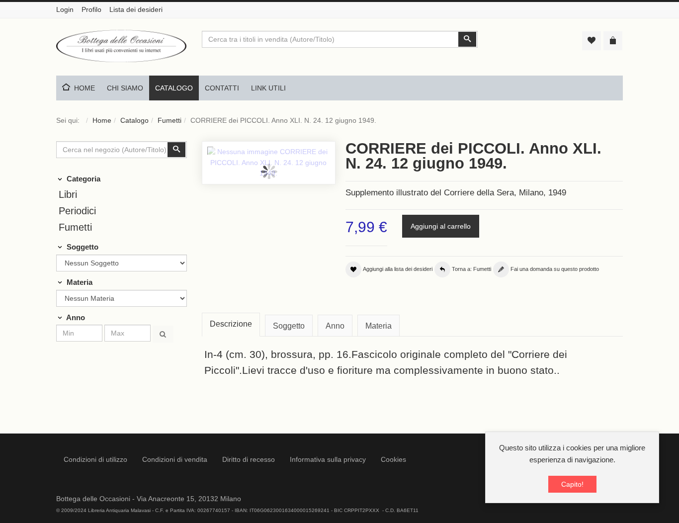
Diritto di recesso (248, 459)
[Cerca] (163, 334)
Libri (68, 194)
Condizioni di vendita (174, 459)
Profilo (91, 9)
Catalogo (134, 120)
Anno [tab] (335, 326)
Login (65, 9)
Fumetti (169, 120)
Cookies (393, 459)
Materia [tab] (378, 326)
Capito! (572, 484)
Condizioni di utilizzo (95, 459)
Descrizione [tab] (231, 324)
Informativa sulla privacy (328, 459)
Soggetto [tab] (289, 326)
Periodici (77, 210)
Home (101, 120)
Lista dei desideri (136, 9)
